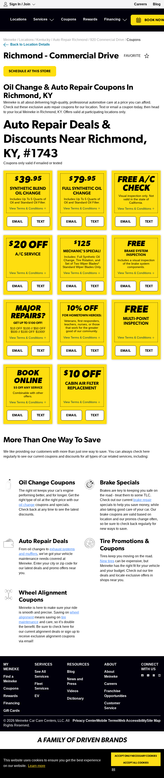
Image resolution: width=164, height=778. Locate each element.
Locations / (27, 40)
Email (17, 221)
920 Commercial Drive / (108, 40)
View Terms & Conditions (26, 208)
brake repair (142, 500)
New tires (107, 561)
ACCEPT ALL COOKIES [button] (136, 762)
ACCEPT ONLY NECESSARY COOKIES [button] (136, 756)
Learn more (36, 766)
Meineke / (11, 40)
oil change (27, 505)
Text (41, 221)
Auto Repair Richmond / (71, 40)
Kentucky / (44, 40)
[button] (114, 769)
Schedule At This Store (30, 71)
